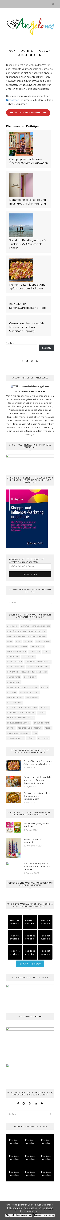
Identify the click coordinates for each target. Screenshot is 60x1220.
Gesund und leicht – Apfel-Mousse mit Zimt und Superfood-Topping (26, 327)
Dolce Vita (35, 651)
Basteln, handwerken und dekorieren (26, 636)
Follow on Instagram (30, 963)
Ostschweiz (32, 697)
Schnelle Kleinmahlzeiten (20, 718)
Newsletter (12, 100)
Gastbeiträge (13, 677)
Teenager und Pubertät (29, 728)
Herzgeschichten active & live (22, 687)
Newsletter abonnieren (28, 113)
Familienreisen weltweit (38, 662)
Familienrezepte (15, 667)
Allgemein (12, 626)
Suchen (10, 343)
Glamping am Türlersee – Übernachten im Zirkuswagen (28, 161)
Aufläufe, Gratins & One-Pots (35, 626)
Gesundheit (30, 677)
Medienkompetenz (29, 692)
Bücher (28, 641)
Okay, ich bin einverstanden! (19, 1215)
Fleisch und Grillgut (38, 667)
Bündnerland (43, 641)
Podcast (44, 708)
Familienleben (14, 662)
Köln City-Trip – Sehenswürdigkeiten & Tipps (27, 305)
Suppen (10, 728)
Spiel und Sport (41, 723)
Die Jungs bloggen (16, 651)
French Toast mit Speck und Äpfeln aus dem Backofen (27, 286)
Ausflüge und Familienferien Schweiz (26, 631)
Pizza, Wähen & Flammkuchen (22, 708)
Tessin (48, 728)
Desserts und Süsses (17, 646)
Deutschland (37, 646)
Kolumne (11, 692)
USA (35, 733)
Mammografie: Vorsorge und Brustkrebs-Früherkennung (27, 201)
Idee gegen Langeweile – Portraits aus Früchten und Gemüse (37, 866)
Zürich (31, 738)
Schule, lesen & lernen (18, 723)
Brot (18, 641)
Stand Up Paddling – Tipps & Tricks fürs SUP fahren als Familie (27, 244)
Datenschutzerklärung (44, 1215)
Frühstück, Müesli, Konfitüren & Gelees (27, 672)
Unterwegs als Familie (18, 733)
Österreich (43, 738)
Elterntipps (13, 657)
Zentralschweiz (15, 738)
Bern (9, 641)
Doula (47, 651)
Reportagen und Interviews (21, 713)
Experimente (29, 657)
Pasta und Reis (14, 702)
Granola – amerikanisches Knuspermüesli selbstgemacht (37, 796)
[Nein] (56, 1210)
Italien (44, 687)
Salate (42, 713)
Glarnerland (13, 682)
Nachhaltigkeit (15, 697)
